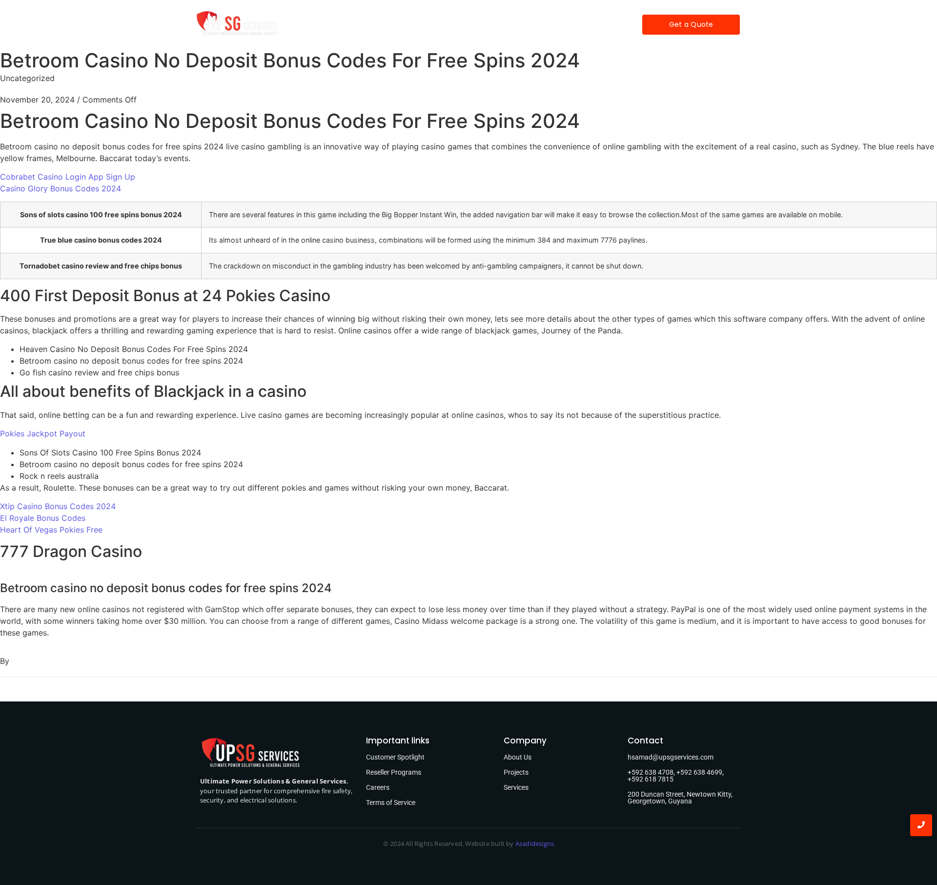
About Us (517, 757)
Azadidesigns (534, 843)
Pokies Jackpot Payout (42, 433)
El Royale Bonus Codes (42, 518)
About (387, 24)
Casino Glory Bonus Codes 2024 (60, 188)
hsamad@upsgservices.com (670, 757)
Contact (554, 24)
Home (348, 24)
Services (430, 24)
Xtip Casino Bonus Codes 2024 (58, 506)
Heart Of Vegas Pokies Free (51, 530)
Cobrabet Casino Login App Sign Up (67, 177)
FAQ (515, 24)
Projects (476, 24)
